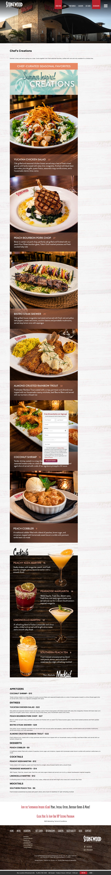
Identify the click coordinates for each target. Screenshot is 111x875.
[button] (66, 412)
